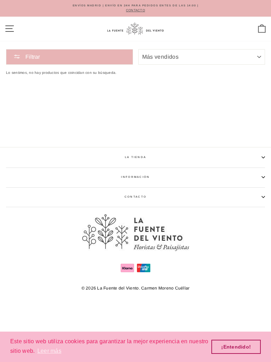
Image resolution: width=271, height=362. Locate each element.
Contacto (135, 196)
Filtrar (32, 57)
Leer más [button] (49, 351)
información (135, 177)
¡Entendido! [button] (236, 347)
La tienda (135, 157)
